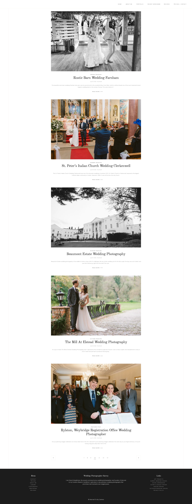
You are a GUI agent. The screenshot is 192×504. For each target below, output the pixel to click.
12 (103, 457)
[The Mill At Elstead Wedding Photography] (96, 306)
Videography (33, 486)
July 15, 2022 (93, 438)
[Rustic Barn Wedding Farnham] (96, 41)
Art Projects (158, 479)
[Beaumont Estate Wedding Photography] (96, 217)
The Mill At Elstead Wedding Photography (96, 342)
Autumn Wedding (96, 338)
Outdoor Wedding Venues (159, 488)
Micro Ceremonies (158, 482)
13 (107, 457)
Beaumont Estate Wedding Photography (96, 254)
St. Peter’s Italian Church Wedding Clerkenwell (96, 166)
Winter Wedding (96, 250)
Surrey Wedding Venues (158, 480)
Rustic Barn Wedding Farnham (96, 78)
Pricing (33, 480)
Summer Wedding (96, 162)
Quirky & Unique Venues (159, 484)
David (100, 81)
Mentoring (33, 488)
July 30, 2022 (93, 81)
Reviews (33, 490)
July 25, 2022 (93, 257)
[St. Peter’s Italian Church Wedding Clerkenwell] (96, 129)
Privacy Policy (159, 490)
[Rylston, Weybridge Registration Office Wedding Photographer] (96, 394)
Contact (33, 479)
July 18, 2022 (93, 346)
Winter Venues (159, 486)
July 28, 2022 (93, 169)
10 (95, 457)
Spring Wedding (96, 74)
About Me (33, 482)
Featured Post (96, 426)
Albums (33, 484)
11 (99, 457)
